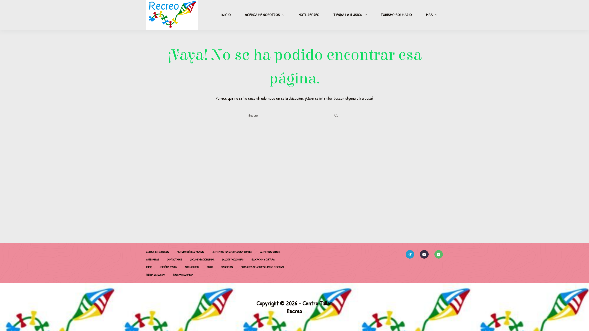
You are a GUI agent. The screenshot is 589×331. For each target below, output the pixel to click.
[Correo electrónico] (424, 254)
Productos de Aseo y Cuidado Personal (262, 267)
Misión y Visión (168, 267)
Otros (210, 267)
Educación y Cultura (263, 259)
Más (429, 14)
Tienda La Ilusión (347, 14)
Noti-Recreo (309, 14)
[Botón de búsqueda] (336, 115)
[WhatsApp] (438, 254)
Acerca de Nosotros (262, 14)
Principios (227, 267)
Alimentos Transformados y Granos (232, 252)
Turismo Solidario (396, 14)
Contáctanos (174, 259)
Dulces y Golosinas (232, 259)
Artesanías (152, 259)
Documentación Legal (202, 259)
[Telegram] (410, 254)
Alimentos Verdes (270, 252)
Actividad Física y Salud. (190, 252)
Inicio (226, 14)
